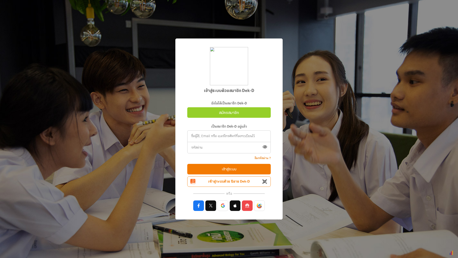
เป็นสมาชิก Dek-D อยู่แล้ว (229, 127)
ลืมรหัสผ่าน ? (263, 158)
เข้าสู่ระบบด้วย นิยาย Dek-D (229, 181)
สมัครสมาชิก (229, 113)
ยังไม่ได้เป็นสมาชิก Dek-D (229, 104)
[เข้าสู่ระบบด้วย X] (210, 205)
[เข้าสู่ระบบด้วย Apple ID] (235, 205)
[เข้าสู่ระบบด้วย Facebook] (198, 205)
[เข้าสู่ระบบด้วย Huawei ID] (247, 205)
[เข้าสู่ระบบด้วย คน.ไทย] (259, 205)
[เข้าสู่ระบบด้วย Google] (223, 205)
